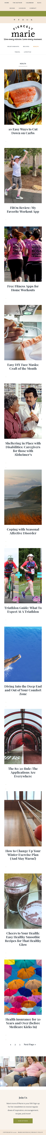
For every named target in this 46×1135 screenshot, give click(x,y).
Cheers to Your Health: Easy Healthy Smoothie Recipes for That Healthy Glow (23, 939)
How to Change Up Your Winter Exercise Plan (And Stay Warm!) (23, 855)
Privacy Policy (37, 1132)
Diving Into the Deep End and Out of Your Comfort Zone (23, 690)
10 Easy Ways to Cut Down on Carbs (23, 131)
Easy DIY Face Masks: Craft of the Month (23, 367)
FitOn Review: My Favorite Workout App (23, 210)
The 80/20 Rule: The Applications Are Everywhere (23, 772)
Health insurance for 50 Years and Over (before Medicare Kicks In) (23, 1023)
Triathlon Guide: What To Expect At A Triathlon (23, 610)
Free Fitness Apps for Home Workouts (23, 288)
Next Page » (30, 1044)
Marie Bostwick (24, 1132)
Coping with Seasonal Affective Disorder (23, 531)
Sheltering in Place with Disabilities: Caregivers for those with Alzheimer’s (23, 449)
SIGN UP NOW (23, 1120)
